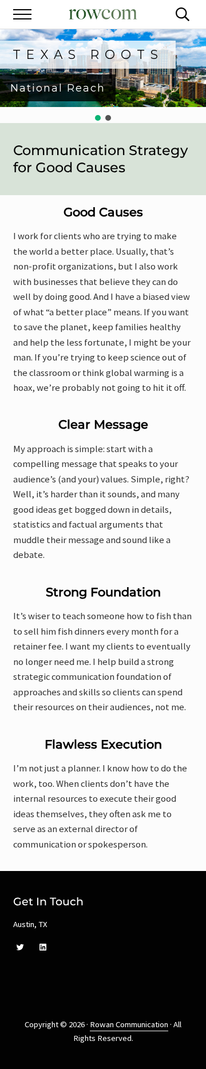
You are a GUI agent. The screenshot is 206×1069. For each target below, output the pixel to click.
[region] (103, 76)
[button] (98, 118)
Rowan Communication (129, 1024)
